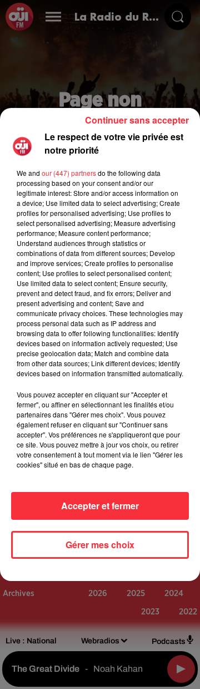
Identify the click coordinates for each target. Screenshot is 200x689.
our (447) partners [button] (69, 173)
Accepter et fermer (100, 505)
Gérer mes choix (100, 544)
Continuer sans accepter (137, 120)
